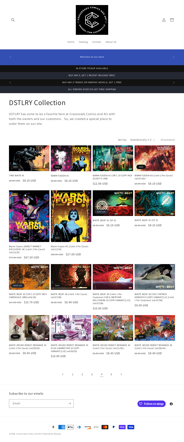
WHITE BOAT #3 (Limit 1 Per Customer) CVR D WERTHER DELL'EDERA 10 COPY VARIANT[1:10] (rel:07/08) (111, 299)
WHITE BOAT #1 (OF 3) (104, 220)
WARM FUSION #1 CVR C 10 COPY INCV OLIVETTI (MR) (112, 177)
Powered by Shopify (51, 433)
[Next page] (121, 374)
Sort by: (122, 139)
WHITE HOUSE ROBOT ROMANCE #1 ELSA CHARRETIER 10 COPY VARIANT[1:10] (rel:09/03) (69, 348)
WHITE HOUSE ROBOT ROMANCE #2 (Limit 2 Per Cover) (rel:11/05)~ (111, 347)
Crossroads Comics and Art (29, 433)
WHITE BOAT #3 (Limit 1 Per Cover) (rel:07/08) (69, 296)
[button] (13, 20)
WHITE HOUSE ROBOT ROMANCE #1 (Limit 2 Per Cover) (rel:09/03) (28, 347)
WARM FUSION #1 (60, 175)
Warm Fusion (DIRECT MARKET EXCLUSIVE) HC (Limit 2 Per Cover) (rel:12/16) (27, 249)
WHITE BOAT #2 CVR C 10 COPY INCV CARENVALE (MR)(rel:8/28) (28, 296)
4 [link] (102, 374)
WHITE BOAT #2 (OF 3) (146, 220)
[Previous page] (63, 374)
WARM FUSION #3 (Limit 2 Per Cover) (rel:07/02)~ (154, 177)
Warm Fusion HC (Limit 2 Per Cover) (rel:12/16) (69, 248)
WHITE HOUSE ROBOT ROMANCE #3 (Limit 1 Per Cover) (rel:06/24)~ (153, 347)
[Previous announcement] (10, 57)
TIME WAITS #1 (16, 175)
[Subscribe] (69, 403)
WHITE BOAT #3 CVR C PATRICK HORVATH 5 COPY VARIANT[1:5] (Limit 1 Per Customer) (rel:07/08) (154, 297)
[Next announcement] (174, 57)
